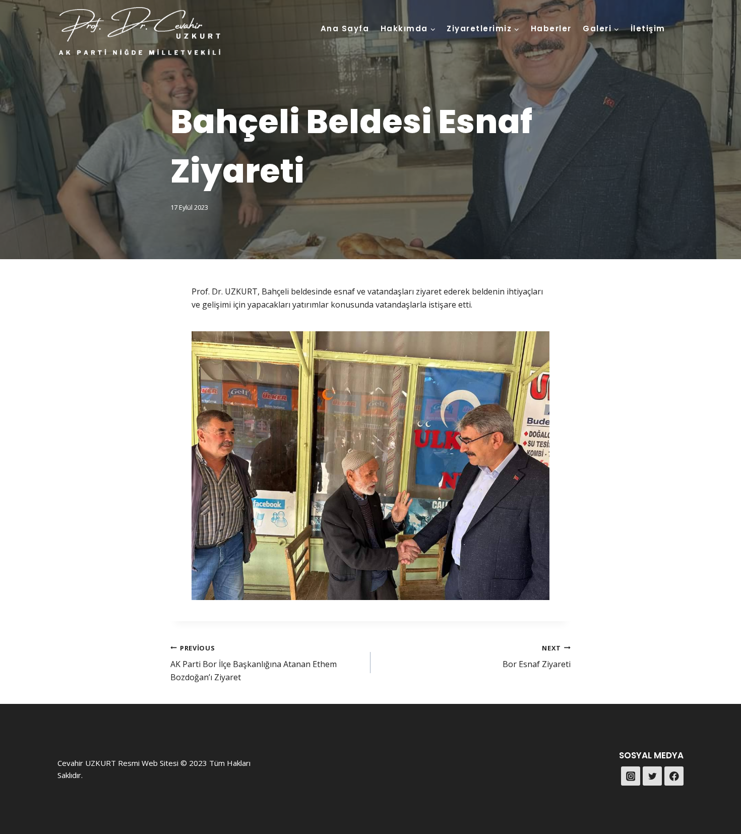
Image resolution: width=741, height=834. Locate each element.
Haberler (551, 28)
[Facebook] (674, 776)
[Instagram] (630, 776)
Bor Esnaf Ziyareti (537, 656)
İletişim (648, 28)
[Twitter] (652, 776)
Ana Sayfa (345, 28)
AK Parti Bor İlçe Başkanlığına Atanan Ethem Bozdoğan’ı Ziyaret (253, 663)
